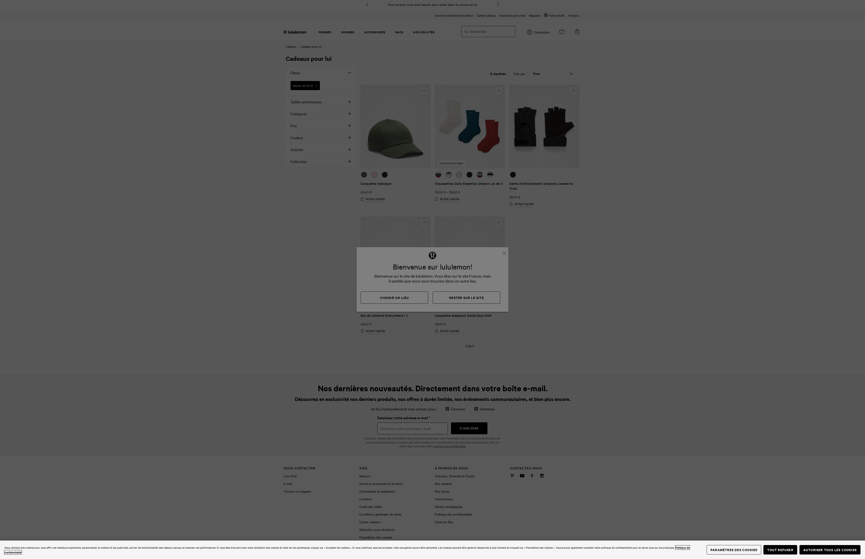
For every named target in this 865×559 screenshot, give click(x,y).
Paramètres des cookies (733, 549)
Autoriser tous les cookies (830, 549)
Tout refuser (780, 549)
